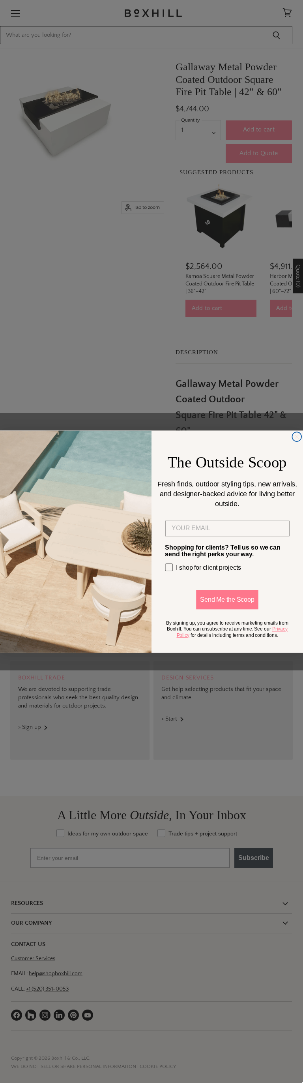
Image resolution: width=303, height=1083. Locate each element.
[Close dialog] (296, 436)
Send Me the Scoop (227, 599)
